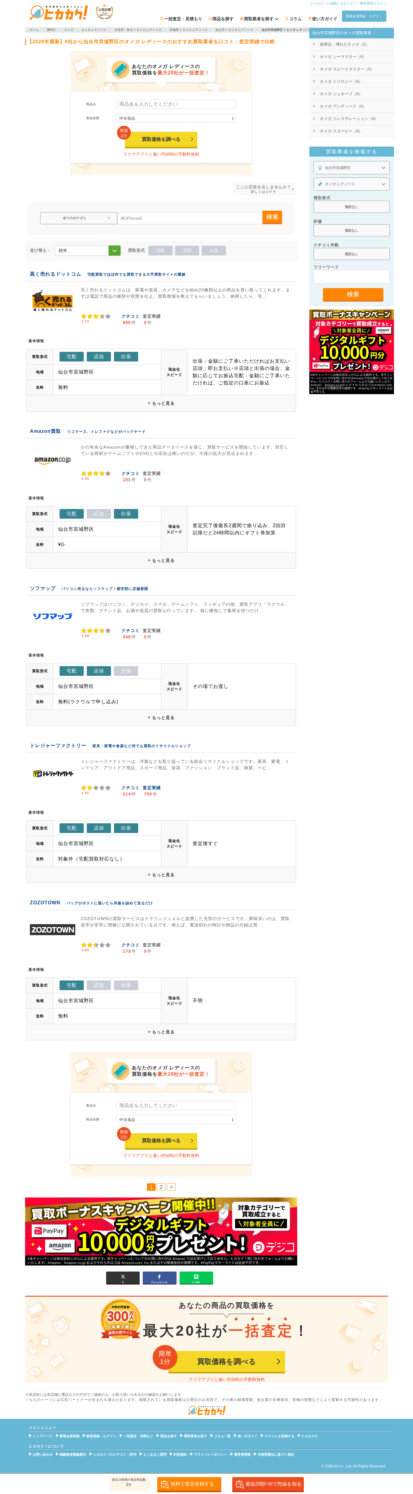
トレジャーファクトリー (58, 745)
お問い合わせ (43, 1454)
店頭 (187, 250)
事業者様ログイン (373, 3)
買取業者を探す (195, 1436)
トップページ (43, 1436)
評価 (318, 221)
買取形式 (322, 198)
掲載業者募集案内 (73, 1454)
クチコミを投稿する (279, 1436)
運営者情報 (242, 1454)
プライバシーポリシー (210, 1454)
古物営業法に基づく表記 (276, 1454)
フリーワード (326, 267)
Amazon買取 (45, 431)
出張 (214, 250)
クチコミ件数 (326, 245)
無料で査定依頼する (192, 1483)
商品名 (91, 104)
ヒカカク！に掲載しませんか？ (333, 3)
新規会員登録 (70, 1436)
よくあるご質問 (155, 1454)
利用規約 (180, 1454)
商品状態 (92, 118)
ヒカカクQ (309, 1436)
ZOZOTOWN (45, 902)
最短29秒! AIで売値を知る (273, 1483)
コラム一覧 (222, 1436)
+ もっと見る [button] (161, 403)
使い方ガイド (324, 18)
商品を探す (223, 18)
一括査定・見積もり (183, 18)
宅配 (160, 250)
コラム (295, 18)
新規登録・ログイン (101, 1436)
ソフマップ (43, 588)
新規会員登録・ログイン (364, 16)
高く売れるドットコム (55, 274)
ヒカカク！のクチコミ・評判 (114, 1454)
